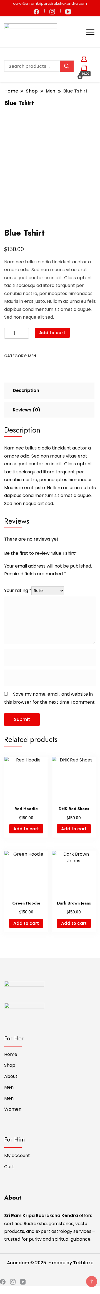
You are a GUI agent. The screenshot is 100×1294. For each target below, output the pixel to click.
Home (10, 1054)
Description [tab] (26, 390)
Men (32, 356)
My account (17, 1155)
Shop (9, 1065)
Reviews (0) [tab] (26, 410)
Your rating (17, 590)
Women (12, 1109)
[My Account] (84, 57)
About (11, 1076)
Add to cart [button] (26, 829)
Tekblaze (83, 1263)
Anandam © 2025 (27, 1263)
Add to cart (52, 332)
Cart (9, 1166)
